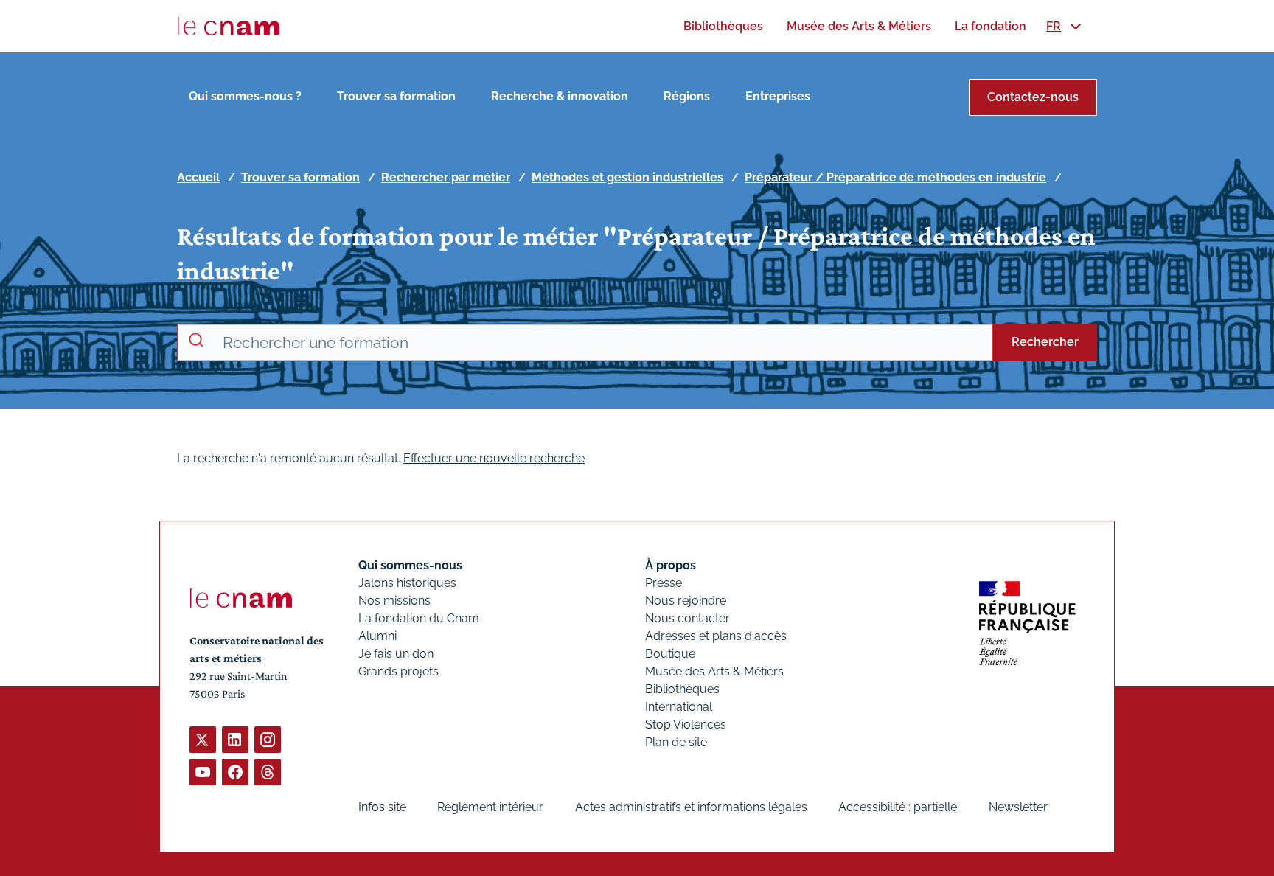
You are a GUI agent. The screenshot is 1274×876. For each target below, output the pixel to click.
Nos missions (394, 601)
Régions (687, 96)
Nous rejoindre (685, 601)
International (678, 707)
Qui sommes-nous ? (245, 96)
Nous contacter (687, 618)
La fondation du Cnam (418, 618)
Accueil (198, 177)
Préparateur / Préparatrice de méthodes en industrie (895, 177)
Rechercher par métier (445, 177)
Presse (663, 583)
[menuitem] (723, 26)
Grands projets (398, 671)
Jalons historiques (407, 583)
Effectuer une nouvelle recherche (494, 458)
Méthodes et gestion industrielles (627, 177)
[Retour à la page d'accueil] (228, 26)
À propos (670, 565)
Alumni (377, 636)
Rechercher (1045, 342)
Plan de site (676, 742)
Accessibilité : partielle (897, 807)
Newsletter (1018, 807)
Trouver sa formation (396, 96)
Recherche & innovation (559, 96)
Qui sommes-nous (410, 565)
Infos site (382, 807)
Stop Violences (685, 724)
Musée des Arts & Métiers (714, 671)
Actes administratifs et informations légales (691, 807)
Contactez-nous (1033, 97)
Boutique (670, 654)
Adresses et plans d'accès (716, 636)
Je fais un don (396, 654)
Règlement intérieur (490, 807)
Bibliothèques (682, 689)
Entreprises (777, 96)
